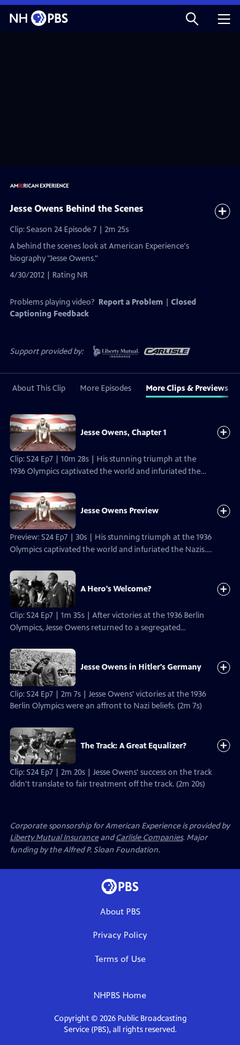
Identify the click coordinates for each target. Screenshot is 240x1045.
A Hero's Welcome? (116, 589)
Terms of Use (120, 959)
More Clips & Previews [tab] (187, 388)
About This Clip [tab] (38, 388)
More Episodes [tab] (105, 388)
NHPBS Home (120, 995)
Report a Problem (130, 302)
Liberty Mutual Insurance (54, 838)
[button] (192, 18)
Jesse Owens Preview (120, 511)
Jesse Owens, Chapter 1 (123, 433)
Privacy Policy (120, 935)
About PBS (120, 912)
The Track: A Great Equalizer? (133, 746)
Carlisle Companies (149, 838)
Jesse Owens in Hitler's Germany (141, 667)
